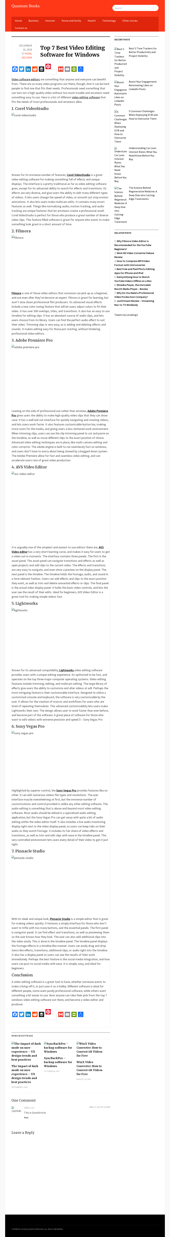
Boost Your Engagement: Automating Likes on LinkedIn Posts (143, 85)
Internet (50, 20)
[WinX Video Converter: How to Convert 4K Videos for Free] (91, 1051)
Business (34, 20)
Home (18, 20)
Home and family (71, 20)
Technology (109, 20)
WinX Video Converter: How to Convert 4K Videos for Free (89, 1068)
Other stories (130, 20)
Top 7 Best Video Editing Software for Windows (72, 51)
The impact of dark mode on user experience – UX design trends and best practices (24, 1074)
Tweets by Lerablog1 (126, 314)
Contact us (21, 28)
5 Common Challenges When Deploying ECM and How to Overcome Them (143, 114)
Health (92, 20)
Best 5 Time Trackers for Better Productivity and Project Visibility (143, 52)
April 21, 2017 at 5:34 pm (99, 1107)
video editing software (86, 97)
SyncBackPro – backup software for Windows (58, 1062)
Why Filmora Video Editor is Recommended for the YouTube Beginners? (132, 245)
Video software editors (26, 79)
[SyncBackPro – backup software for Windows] (59, 1049)
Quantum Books (25, 5)
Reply (26, 1117)
